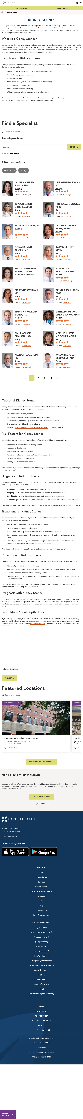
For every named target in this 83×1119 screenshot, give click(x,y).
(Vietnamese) (41, 961)
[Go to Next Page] (57, 378)
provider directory (37, 623)
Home (41, 1006)
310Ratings (26, 367)
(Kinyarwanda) (41, 994)
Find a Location (21, 8)
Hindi (41, 989)
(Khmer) (41, 979)
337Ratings (67, 281)
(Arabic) (41, 928)
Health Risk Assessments (41, 891)
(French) (41, 937)
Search (73, 147)
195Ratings (67, 238)
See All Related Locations (40, 761)
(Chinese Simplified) (41, 932)
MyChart (41, 1025)
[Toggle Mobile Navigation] (80, 3)
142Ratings (67, 324)
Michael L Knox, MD (27, 225)
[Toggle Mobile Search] (77, 3)
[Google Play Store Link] (43, 851)
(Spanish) (41, 956)
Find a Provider (62, 8)
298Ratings (67, 346)
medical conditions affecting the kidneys (31, 427)
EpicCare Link (41, 910)
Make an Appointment (41, 1021)
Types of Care (41, 877)
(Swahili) (41, 970)
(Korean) (41, 942)
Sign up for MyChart (41, 796)
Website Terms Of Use (41, 1043)
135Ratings (26, 195)
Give (41, 901)
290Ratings (26, 259)
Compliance (41, 1048)
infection (51, 52)
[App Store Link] (15, 851)
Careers (41, 896)
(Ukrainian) (41, 965)
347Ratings (26, 324)
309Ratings (67, 367)
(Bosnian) (41, 984)
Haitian (41, 975)
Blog (41, 905)
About (41, 872)
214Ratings (26, 302)
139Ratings (67, 195)
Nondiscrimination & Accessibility (41, 1052)
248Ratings (26, 346)
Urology (8, 678)
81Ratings (25, 216)
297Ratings (67, 216)
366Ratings (67, 259)
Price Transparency (41, 915)
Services (41, 882)
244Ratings (26, 238)
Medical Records (41, 887)
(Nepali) (41, 946)
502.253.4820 (43, 804)
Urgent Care (9, 170)
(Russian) (41, 951)
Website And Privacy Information (41, 1038)
